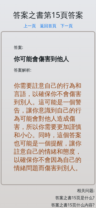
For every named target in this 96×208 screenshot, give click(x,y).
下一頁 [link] (66, 26)
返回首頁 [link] (48, 26)
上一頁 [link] (30, 26)
